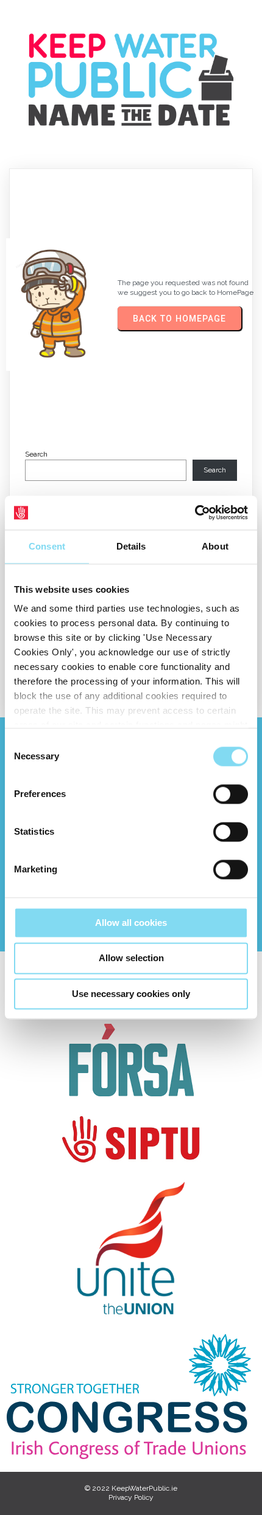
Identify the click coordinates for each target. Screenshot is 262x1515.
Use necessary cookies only (131, 994)
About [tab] (215, 546)
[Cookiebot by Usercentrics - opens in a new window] (194, 512)
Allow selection (131, 958)
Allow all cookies (131, 922)
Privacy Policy (131, 1497)
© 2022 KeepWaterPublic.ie (131, 1488)
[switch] (230, 794)
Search (36, 454)
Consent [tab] (47, 546)
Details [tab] (131, 546)
